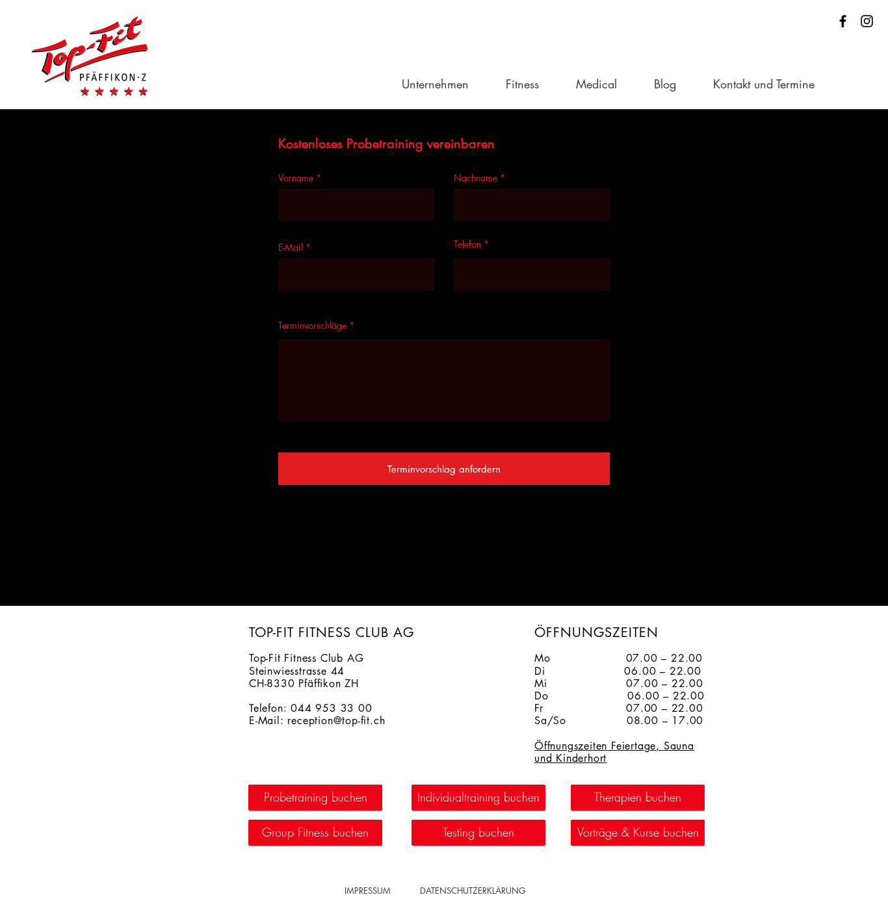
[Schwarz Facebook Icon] (843, 21)
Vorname (295, 178)
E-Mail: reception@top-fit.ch (317, 720)
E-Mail (290, 247)
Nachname (475, 178)
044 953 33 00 (331, 708)
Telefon (467, 244)
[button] (447, 84)
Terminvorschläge (312, 325)
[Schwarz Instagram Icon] (867, 21)
